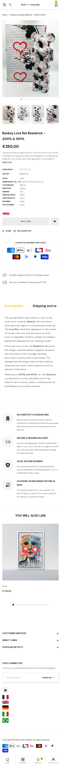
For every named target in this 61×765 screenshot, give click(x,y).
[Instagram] (5, 690)
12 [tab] (47, 605)
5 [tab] (26, 605)
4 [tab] (22, 605)
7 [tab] (32, 605)
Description (14, 306)
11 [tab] (44, 605)
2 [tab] (16, 605)
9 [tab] (38, 605)
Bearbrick (51, 374)
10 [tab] (41, 605)
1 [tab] (21, 99)
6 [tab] (29, 605)
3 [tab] (19, 605)
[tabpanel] (30, 58)
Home (4, 15)
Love (4, 586)
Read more (7, 162)
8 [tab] (35, 605)
